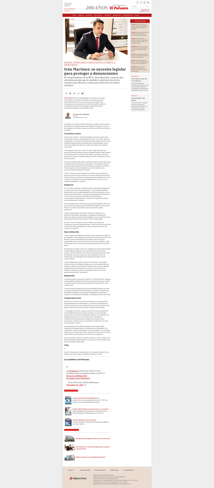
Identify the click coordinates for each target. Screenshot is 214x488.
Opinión (107, 15)
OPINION (134, 96)
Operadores (114, 470)
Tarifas (70, 470)
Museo (137, 15)
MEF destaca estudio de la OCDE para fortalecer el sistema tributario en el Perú (139, 34)
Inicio (74, 15)
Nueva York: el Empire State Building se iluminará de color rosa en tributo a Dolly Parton (139, 49)
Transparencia (129, 470)
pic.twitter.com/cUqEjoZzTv (78, 378)
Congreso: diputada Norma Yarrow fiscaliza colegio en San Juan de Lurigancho (139, 62)
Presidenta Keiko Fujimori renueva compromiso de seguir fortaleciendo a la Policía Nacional (139, 41)
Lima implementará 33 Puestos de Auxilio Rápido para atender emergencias (139, 55)
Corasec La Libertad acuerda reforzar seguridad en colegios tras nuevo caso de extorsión (139, 27)
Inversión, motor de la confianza (139, 80)
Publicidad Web (99, 470)
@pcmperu (73, 371)
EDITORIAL (135, 76)
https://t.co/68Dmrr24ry (76, 376)
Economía (89, 15)
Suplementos (127, 15)
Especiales (116, 15)
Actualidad (97, 15)
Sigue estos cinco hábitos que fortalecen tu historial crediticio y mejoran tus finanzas (139, 69)
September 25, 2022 (75, 385)
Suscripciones (85, 470)
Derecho (81, 15)
